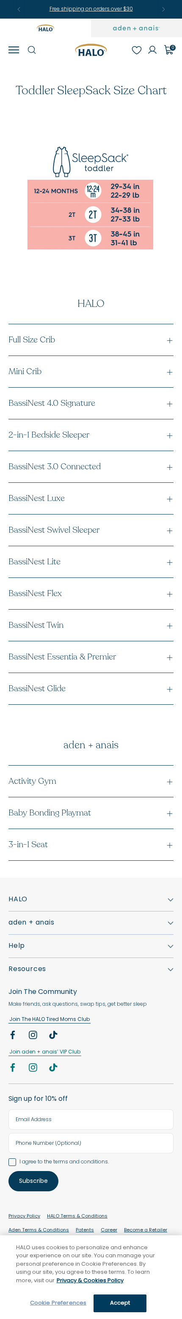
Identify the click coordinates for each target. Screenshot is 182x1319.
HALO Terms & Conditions (77, 1216)
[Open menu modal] (13, 50)
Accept (120, 1303)
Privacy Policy (24, 1216)
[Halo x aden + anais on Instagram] (34, 1037)
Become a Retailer (145, 1230)
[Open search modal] (31, 50)
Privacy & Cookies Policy (90, 1280)
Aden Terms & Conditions (38, 1230)
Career (109, 1230)
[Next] (163, 9)
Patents (85, 1230)
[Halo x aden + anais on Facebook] (13, 1037)
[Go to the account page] (152, 50)
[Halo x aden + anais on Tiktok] (54, 1037)
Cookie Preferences (58, 1303)
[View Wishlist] (136, 50)
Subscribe (33, 1181)
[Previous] (19, 9)
